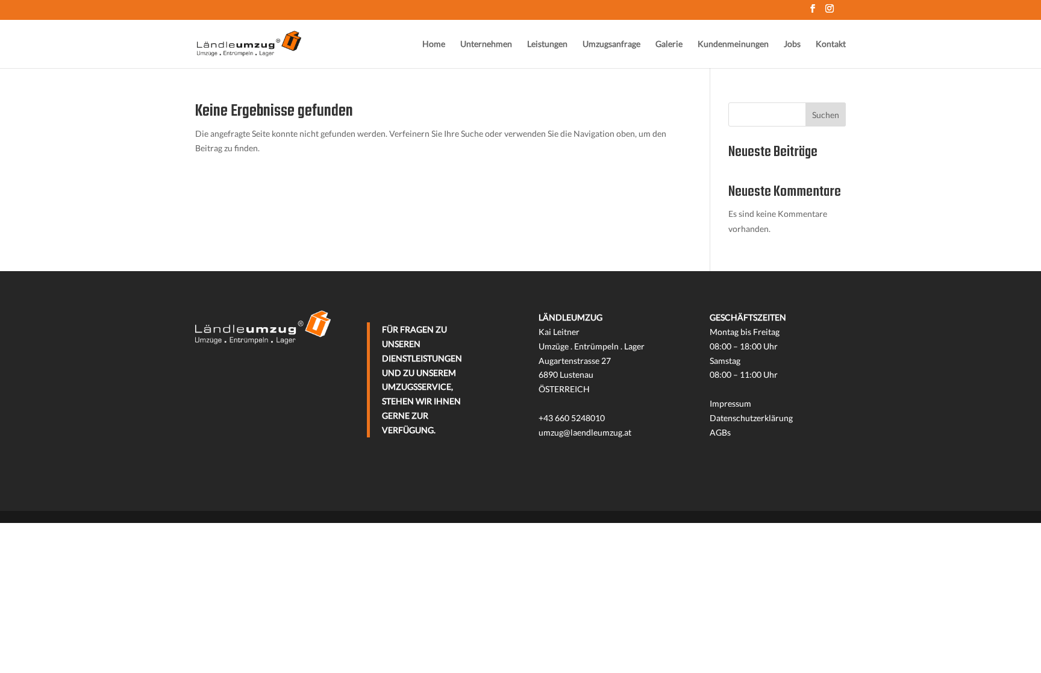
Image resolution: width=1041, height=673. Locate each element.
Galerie (669, 44)
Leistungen (547, 44)
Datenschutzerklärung (751, 418)
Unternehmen (486, 44)
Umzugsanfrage (611, 44)
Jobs (792, 44)
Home (433, 44)
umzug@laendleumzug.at (585, 432)
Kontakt (831, 44)
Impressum (730, 403)
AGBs (720, 432)
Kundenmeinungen (733, 44)
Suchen (825, 115)
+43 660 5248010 (572, 418)
